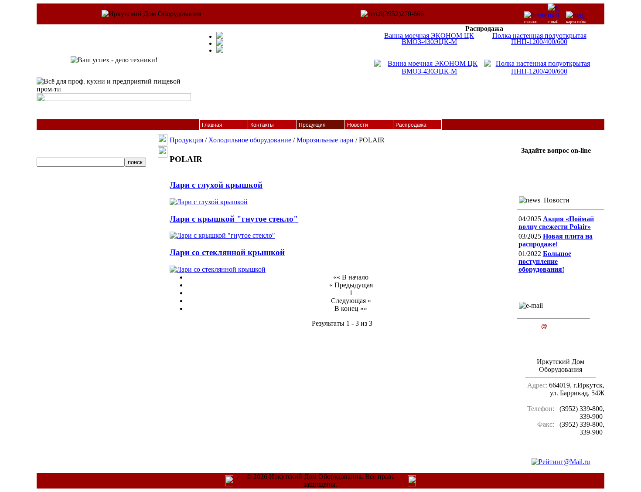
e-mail (553, 21)
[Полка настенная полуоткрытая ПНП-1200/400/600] (539, 71)
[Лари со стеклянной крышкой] (218, 269)
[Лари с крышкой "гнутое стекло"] (222, 235)
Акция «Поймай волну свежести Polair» (556, 222)
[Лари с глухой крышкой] (209, 202)
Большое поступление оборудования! (544, 261)
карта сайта (576, 21)
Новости (357, 125)
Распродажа (411, 125)
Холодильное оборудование (249, 140)
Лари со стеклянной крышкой (227, 252)
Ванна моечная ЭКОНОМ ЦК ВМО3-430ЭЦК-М (429, 38)
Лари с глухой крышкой (216, 184)
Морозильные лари (325, 140)
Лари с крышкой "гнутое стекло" (234, 218)
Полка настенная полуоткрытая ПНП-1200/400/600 (539, 38)
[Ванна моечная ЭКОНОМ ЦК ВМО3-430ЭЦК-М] (429, 71)
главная (531, 21)
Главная (212, 125)
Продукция (312, 125)
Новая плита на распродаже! (555, 240)
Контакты (262, 125)
